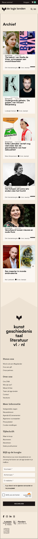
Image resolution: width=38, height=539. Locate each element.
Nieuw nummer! (7, 2)
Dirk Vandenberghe (11, 67)
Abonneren (7, 440)
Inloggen (26, 2)
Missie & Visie (7, 388)
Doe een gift (7, 367)
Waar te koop (7, 436)
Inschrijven (19, 504)
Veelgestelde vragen (10, 409)
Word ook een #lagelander (12, 364)
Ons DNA (6, 381)
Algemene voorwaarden (11, 419)
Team (10, 391)
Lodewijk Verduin (10, 111)
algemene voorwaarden (24, 485)
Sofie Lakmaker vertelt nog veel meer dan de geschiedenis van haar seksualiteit (17, 146)
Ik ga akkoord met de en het (19, 487)
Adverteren (7, 443)
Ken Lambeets (9, 279)
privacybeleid (11, 488)
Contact (6, 394)
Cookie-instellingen (10, 425)
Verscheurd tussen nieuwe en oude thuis (19, 231)
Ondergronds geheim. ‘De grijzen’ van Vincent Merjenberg (17, 102)
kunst (19, 326)
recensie (18, 55)
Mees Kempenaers (11, 156)
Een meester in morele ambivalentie (15, 272)
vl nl (19, 344)
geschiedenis (19, 331)
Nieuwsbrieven (8, 412)
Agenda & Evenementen (11, 415)
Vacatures (6, 398)
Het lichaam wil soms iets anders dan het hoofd (17, 190)
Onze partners (8, 370)
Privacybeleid (7, 422)
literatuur (19, 340)
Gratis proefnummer (10, 446)
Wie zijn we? (7, 385)
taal (19, 335)
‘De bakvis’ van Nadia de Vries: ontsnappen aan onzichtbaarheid (16, 59)
